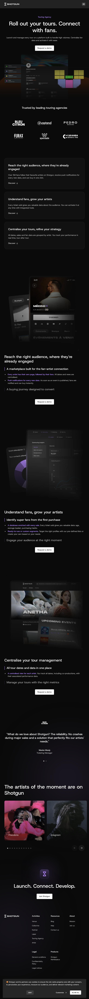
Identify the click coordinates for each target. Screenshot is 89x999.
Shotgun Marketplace (55, 958)
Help (52, 926)
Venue (34, 921)
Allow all (75, 993)
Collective (35, 926)
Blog (52, 921)
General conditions (39, 957)
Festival (34, 930)
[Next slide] (82, 848)
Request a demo (44, 48)
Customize (60, 993)
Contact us (55, 930)
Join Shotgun (44, 896)
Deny (30, 993)
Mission (72, 921)
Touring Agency (38, 938)
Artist (34, 943)
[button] (83, 4)
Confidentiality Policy (37, 962)
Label (34, 934)
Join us (72, 926)
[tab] (7, 848)
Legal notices (37, 968)
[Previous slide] (75, 848)
